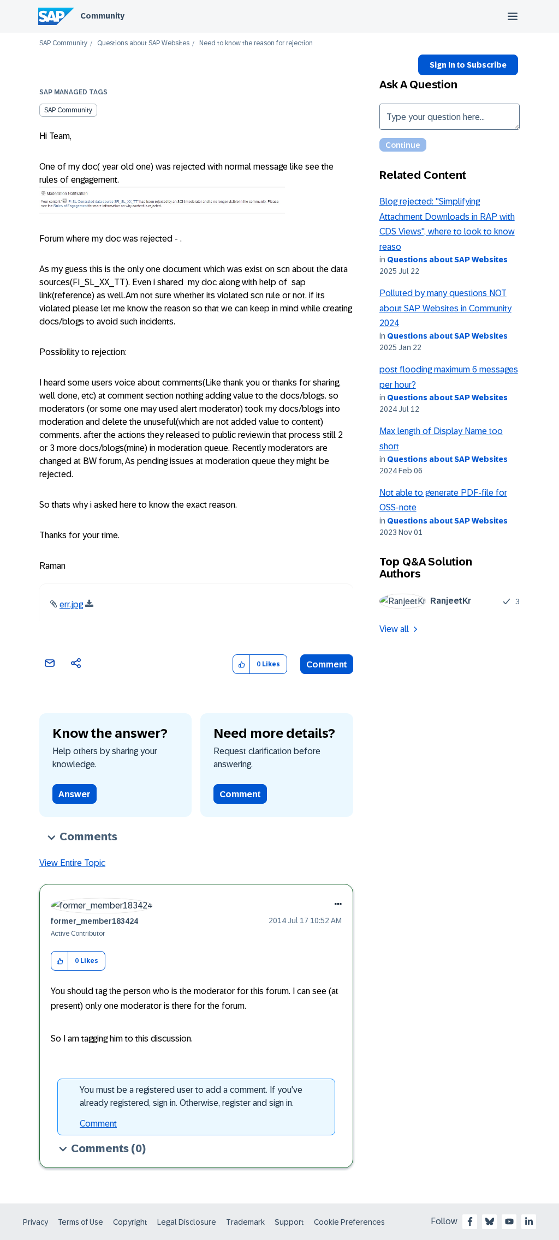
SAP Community (63, 43)
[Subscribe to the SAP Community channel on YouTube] (509, 1221)
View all (394, 629)
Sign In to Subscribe (468, 65)
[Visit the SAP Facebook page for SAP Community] (470, 1221)
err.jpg (71, 604)
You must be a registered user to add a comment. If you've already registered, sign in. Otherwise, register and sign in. (191, 1096)
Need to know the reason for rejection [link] (256, 43)
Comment (326, 664)
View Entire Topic (72, 863)
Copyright (130, 1222)
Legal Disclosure (186, 1222)
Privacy (35, 1222)
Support (289, 1222)
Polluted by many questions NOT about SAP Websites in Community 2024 (445, 308)
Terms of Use (80, 1222)
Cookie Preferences (349, 1222)
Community (102, 15)
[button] (241, 664)
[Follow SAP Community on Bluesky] (489, 1221)
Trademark (245, 1222)
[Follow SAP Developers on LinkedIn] (529, 1221)
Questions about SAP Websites (143, 43)
